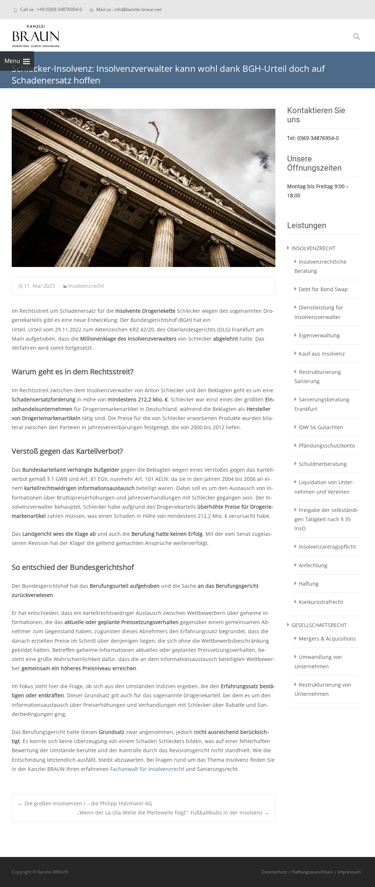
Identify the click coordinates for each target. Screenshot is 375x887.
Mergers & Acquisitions (327, 638)
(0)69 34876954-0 (318, 137)
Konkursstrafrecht (321, 601)
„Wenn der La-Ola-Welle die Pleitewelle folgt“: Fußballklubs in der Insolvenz (173, 812)
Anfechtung (313, 565)
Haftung (309, 583)
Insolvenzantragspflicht (327, 546)
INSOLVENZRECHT (313, 248)
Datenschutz (274, 872)
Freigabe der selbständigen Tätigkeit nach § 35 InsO (326, 519)
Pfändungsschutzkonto (327, 445)
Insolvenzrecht (86, 285)
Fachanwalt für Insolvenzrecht (147, 768)
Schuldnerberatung (323, 463)
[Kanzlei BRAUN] (30, 34)
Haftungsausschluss (312, 872)
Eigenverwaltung (319, 335)
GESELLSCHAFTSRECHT (319, 624)
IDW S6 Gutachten (321, 427)
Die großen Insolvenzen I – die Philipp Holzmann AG (85, 803)
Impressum (349, 872)
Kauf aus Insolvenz (322, 353)
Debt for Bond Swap (323, 289)
